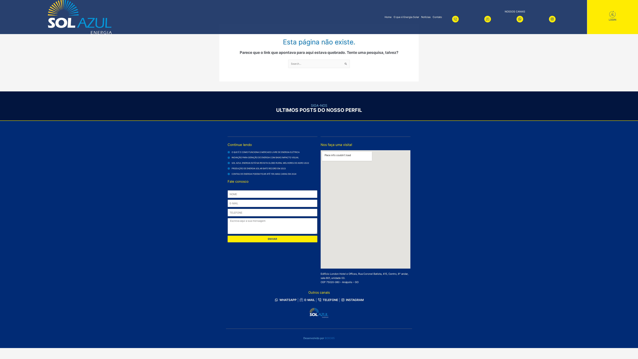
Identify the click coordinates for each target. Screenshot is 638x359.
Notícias (426, 17)
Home (388, 17)
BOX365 (330, 338)
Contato (437, 17)
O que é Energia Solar (406, 17)
